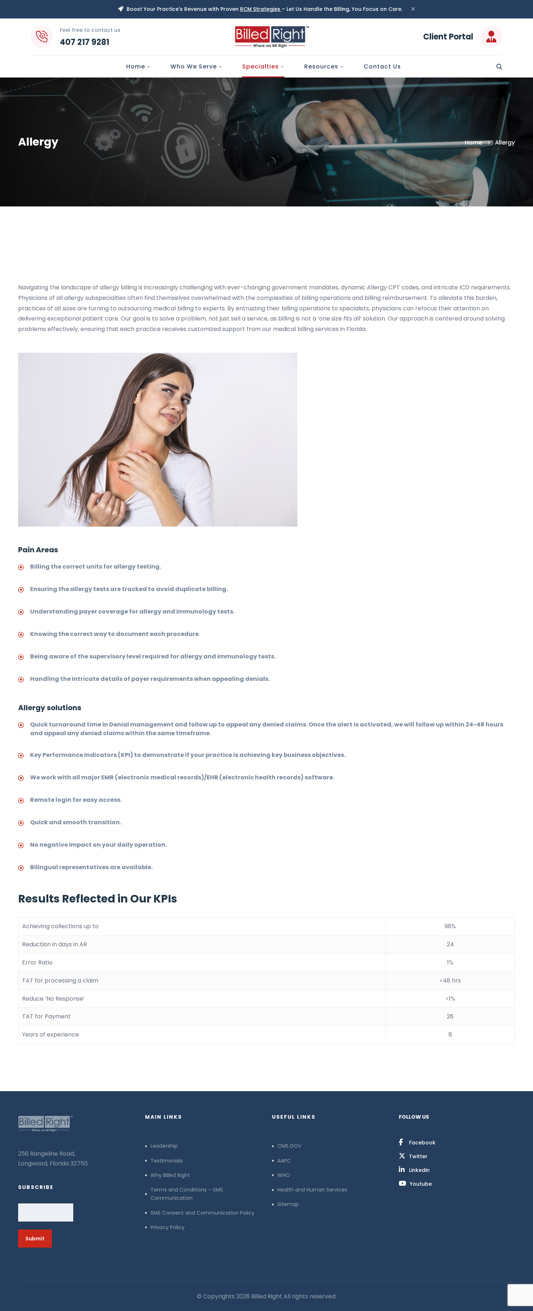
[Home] (76, 1124)
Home (473, 142)
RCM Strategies (261, 9)
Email (27, 1195)
